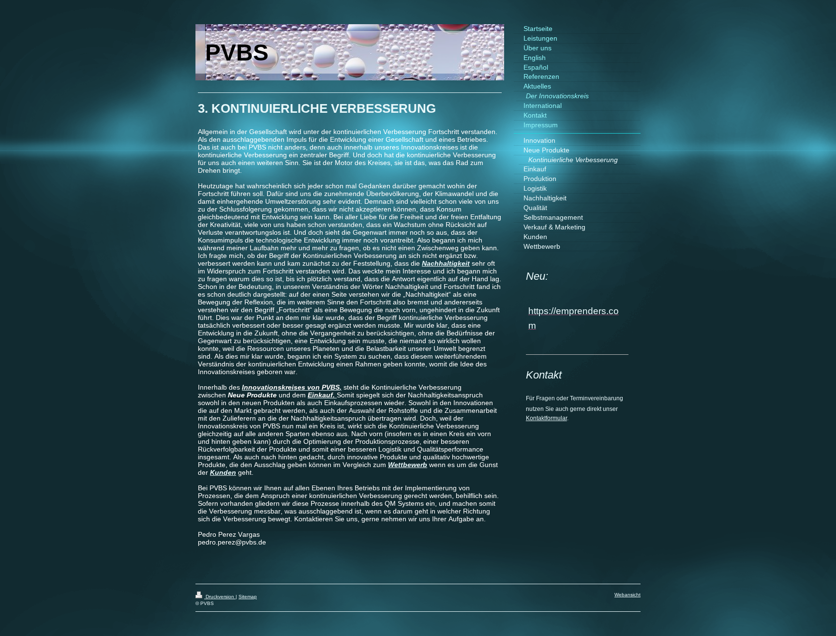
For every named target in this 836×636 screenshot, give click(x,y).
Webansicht (627, 594)
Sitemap (248, 596)
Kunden (223, 472)
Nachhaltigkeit (446, 263)
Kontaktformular (546, 418)
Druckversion (220, 596)
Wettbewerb (407, 465)
